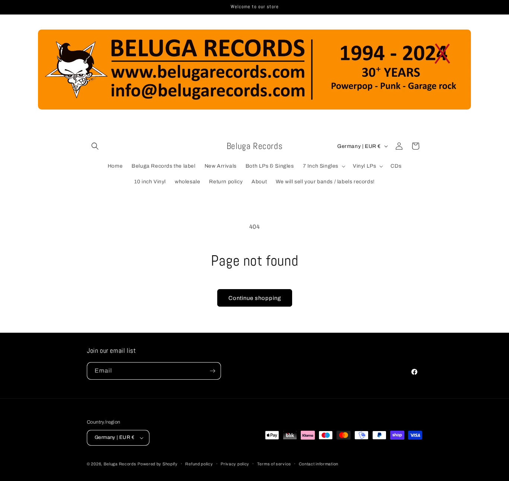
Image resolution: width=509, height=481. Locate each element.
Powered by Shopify (157, 464)
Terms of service (274, 464)
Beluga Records (120, 464)
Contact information (318, 464)
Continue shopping (254, 298)
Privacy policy (235, 464)
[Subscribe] (212, 371)
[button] (95, 146)
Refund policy (199, 464)
